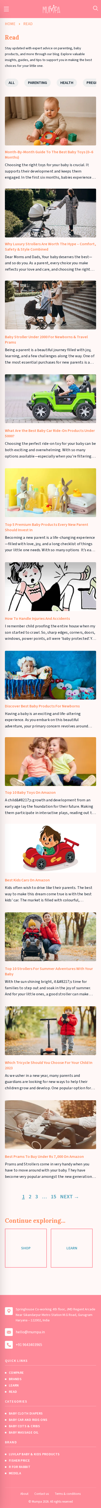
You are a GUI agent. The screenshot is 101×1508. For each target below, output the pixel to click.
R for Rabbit (19, 1467)
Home (10, 24)
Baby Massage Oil (24, 1432)
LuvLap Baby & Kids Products (34, 1454)
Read (13, 1391)
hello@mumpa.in (30, 1332)
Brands (15, 1379)
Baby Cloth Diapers (26, 1413)
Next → (69, 1197)
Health (66, 82)
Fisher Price (19, 1460)
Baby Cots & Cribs (24, 1426)
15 (53, 1197)
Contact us (41, 1494)
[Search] (95, 8)
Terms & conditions (68, 1494)
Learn (71, 1248)
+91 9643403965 (29, 1344)
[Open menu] (6, 9)
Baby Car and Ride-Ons (28, 1419)
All (12, 82)
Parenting (37, 82)
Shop (26, 1248)
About (24, 1494)
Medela (15, 1473)
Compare (16, 1372)
